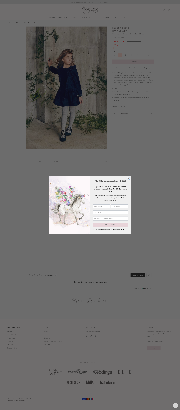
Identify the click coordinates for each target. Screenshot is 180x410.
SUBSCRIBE (110, 225)
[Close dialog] (128, 178)
